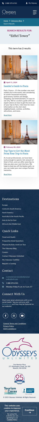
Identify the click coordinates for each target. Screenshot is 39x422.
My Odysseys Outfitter (11, 260)
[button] (35, 12)
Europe (5, 205)
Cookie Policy (12, 419)
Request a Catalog (9, 263)
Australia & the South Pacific (13, 216)
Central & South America (11, 209)
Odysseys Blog (16, 20)
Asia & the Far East (9, 220)
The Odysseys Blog (9, 248)
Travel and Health (8, 237)
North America (7, 212)
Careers (5, 252)
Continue (29, 410)
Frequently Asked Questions (13, 241)
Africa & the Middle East (11, 224)
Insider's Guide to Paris (16, 86)
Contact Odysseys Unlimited (13, 256)
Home (6, 20)
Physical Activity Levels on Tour (14, 245)
